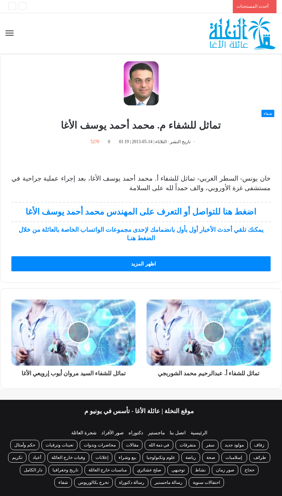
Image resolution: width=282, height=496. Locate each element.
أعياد (37, 457)
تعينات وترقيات (59, 445)
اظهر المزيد (143, 264)
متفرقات (188, 445)
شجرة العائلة (84, 432)
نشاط (200, 470)
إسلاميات (234, 457)
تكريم (17, 457)
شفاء (268, 113)
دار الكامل (33, 470)
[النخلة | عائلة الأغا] (242, 33)
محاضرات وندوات (100, 445)
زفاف (259, 445)
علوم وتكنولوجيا (161, 457)
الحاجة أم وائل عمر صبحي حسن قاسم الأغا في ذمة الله (165, 7)
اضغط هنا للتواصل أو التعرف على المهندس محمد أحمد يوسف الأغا (141, 211)
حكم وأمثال (24, 445)
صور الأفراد (112, 432)
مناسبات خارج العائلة (107, 470)
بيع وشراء (127, 457)
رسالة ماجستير (168, 482)
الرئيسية (199, 432)
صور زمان (225, 470)
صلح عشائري (149, 470)
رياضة (190, 457)
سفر (210, 445)
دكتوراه (136, 432)
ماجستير (156, 432)
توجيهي (178, 470)
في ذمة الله (159, 445)
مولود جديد (234, 445)
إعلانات (101, 457)
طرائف (259, 457)
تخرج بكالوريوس (93, 482)
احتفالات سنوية (206, 482)
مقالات (132, 445)
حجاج (249, 470)
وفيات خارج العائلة (68, 457)
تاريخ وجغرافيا (65, 470)
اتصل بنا (178, 432)
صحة (210, 457)
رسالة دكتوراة (131, 482)
